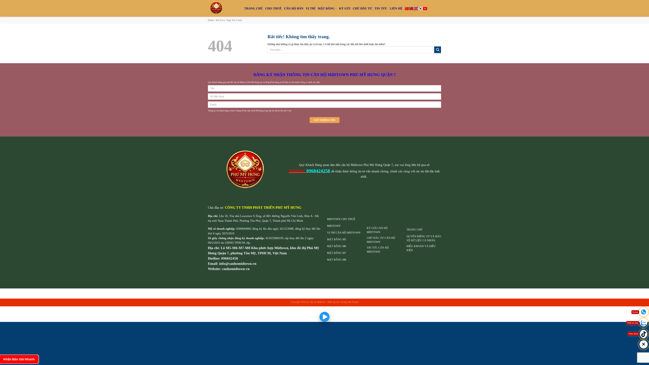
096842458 (229, 258)
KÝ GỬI (344, 8)
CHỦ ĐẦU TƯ (362, 8)
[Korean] (420, 8)
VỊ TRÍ (310, 8)
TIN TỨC (381, 8)
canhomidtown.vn (236, 269)
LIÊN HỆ (396, 8)
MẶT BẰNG (326, 8)
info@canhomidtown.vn (237, 263)
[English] (416, 8)
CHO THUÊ (273, 8)
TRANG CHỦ (253, 8)
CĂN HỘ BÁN (293, 8)
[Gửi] (437, 49)
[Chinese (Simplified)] (407, 8)
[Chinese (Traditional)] (411, 8)
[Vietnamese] (425, 8)
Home (211, 20)
